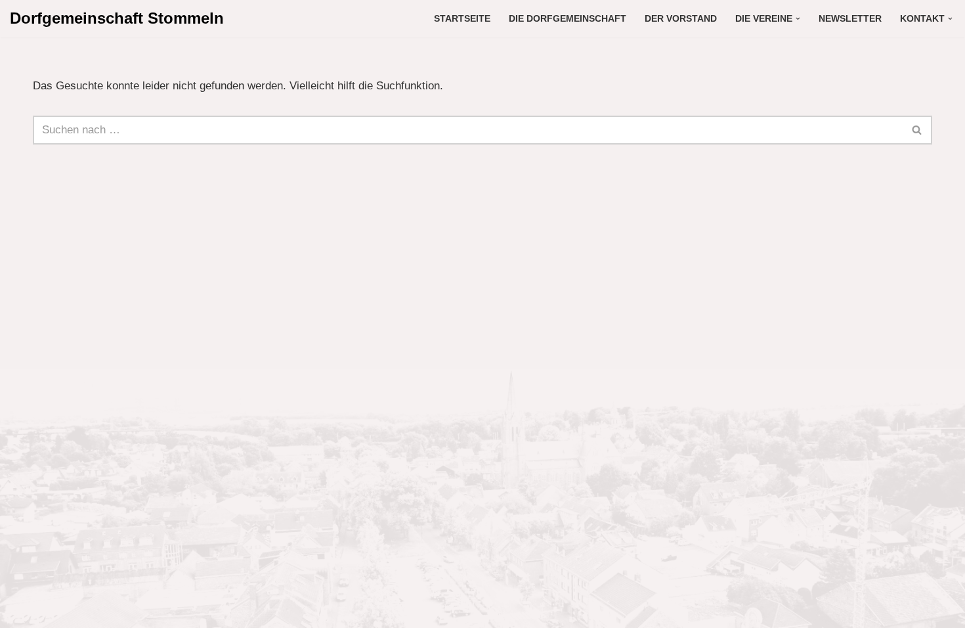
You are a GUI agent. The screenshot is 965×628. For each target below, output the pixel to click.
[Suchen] (917, 130)
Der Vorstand (681, 19)
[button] (798, 18)
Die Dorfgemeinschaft (567, 19)
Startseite (462, 19)
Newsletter (850, 19)
